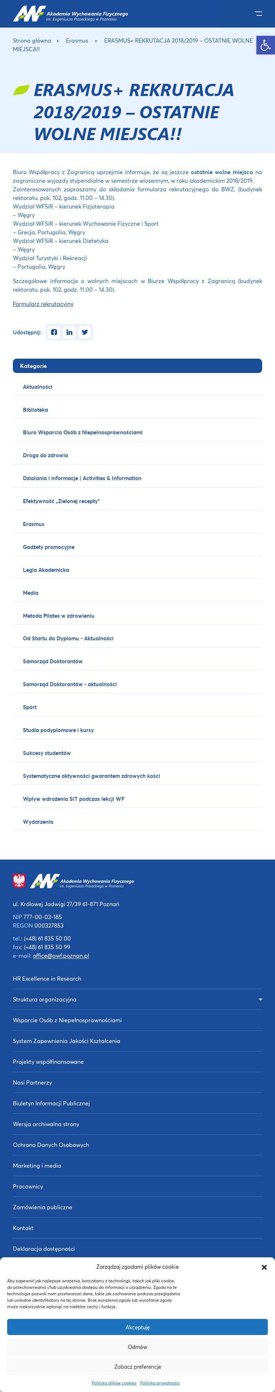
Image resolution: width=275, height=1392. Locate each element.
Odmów (137, 1346)
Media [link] (30, 592)
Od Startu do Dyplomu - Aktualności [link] (68, 638)
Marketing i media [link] (37, 1165)
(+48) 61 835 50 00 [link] (47, 938)
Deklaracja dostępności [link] (44, 1248)
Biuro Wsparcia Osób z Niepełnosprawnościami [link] (83, 432)
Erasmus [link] (77, 40)
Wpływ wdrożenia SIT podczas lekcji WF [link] (74, 798)
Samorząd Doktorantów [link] (53, 661)
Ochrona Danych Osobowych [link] (51, 1144)
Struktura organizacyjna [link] (45, 999)
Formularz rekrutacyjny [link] (43, 303)
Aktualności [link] (37, 386)
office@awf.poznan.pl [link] (61, 955)
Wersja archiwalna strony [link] (46, 1124)
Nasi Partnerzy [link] (32, 1082)
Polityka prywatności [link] (160, 1383)
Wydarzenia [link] (38, 821)
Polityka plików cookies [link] (114, 1383)
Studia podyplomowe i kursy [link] (58, 729)
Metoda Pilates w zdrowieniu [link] (59, 615)
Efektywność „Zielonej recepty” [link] (61, 500)
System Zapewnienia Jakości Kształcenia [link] (66, 1040)
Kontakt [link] (23, 1227)
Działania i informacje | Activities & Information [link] (82, 478)
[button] (264, 1266)
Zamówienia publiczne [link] (42, 1207)
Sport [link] (30, 707)
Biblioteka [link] (35, 409)
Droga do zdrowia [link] (45, 455)
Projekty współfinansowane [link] (48, 1061)
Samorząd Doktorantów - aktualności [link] (70, 684)
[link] (265, 45)
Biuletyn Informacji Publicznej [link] (51, 1103)
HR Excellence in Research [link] (47, 978)
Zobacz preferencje (137, 1366)
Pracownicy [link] (28, 1186)
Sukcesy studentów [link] (47, 752)
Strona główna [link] (32, 40)
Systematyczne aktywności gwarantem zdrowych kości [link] (91, 775)
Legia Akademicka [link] (46, 569)
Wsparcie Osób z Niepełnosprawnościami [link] (67, 1020)
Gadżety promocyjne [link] (48, 546)
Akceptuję (138, 1327)
